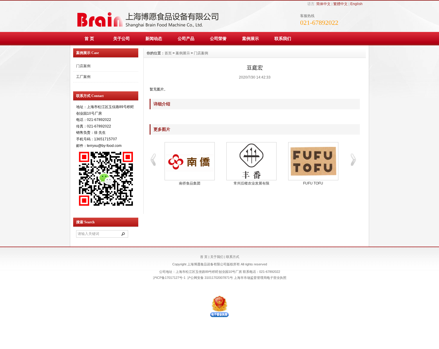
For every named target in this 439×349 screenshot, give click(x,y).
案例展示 (250, 38)
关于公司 (121, 38)
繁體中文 (340, 4)
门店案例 (83, 66)
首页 (168, 53)
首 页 (89, 38)
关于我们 (216, 257)
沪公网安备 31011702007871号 (210, 277)
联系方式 (232, 257)
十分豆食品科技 (189, 183)
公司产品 (186, 38)
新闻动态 (153, 38)
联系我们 (282, 38)
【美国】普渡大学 (251, 183)
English (356, 4)
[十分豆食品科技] (189, 161)
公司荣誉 (218, 38)
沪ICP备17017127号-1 (169, 277)
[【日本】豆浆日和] (313, 161)
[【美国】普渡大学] (251, 161)
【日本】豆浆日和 (313, 183)
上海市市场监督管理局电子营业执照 (260, 277)
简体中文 (323, 4)
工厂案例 (83, 77)
